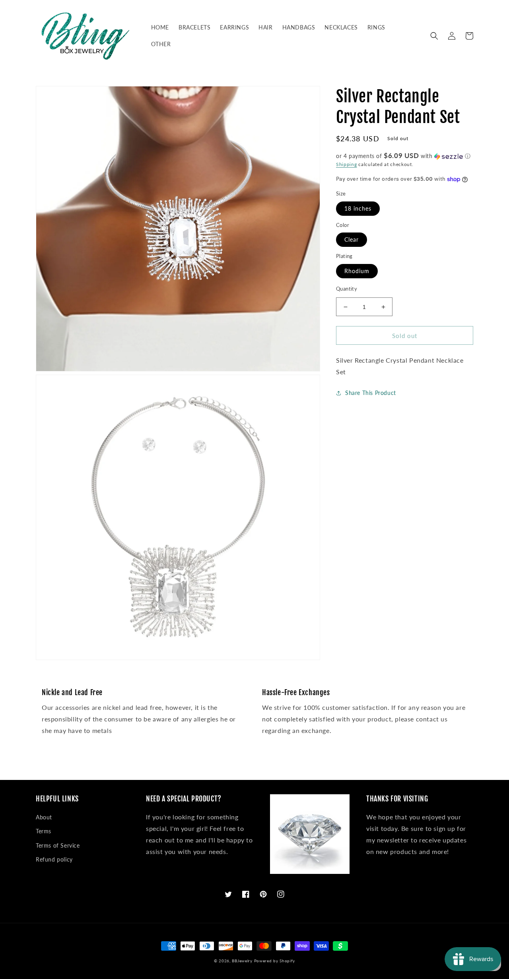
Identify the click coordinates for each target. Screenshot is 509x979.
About (44, 817)
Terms (43, 831)
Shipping (346, 164)
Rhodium (356, 271)
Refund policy (54, 859)
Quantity (346, 288)
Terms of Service (58, 845)
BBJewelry (242, 960)
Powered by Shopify (274, 960)
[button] (434, 36)
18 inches (357, 208)
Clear (351, 239)
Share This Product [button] (370, 392)
